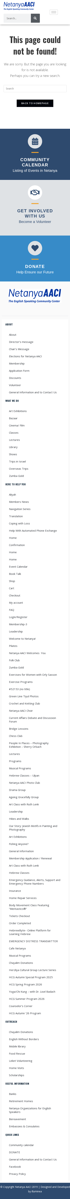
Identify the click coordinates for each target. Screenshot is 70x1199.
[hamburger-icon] (54, 12)
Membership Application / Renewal (30, 858)
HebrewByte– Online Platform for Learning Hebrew (30, 932)
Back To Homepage (35, 103)
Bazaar (13, 418)
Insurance (15, 890)
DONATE (14, 1152)
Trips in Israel (17, 461)
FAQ (11, 610)
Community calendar (21, 1145)
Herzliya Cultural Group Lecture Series (32, 970)
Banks (12, 1094)
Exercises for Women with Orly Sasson (33, 674)
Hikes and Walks (19, 818)
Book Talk (15, 574)
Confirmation (17, 545)
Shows (13, 454)
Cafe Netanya (17, 948)
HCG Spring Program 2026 (25, 984)
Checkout (14, 595)
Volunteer (15, 385)
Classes (13, 432)
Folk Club (14, 660)
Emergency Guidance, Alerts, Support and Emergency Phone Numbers (34, 881)
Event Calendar (18, 566)
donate (35, 266)
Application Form (19, 370)
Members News (19, 502)
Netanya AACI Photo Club (24, 782)
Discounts (15, 378)
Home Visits (16, 1068)
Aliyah (12, 494)
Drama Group (17, 790)
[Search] (35, 18)
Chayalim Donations (21, 963)
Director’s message (21, 342)
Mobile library (17, 1046)
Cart (11, 588)
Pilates (13, 646)
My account (16, 602)
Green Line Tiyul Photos (24, 696)
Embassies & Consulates (24, 1126)
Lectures (14, 440)
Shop (12, 581)
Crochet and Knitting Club (24, 703)
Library (13, 447)
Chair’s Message (19, 349)
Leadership (16, 631)
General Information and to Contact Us (33, 392)
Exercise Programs (21, 682)
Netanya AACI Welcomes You (27, 653)
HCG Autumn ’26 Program (25, 1013)
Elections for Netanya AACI (25, 356)
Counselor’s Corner (20, 1006)
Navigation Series (20, 509)
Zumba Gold (16, 476)
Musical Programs (20, 768)
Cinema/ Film (17, 425)
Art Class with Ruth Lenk (24, 804)
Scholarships (16, 1075)
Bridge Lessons (18, 728)
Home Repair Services (23, 898)
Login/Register (18, 617)
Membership (17, 363)
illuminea (37, 1191)
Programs (15, 761)
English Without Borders (24, 1039)
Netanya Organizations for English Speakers (30, 1110)
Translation (16, 516)
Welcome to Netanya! (22, 638)
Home (13, 538)
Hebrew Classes (19, 872)
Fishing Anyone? (19, 844)
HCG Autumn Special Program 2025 (31, 977)
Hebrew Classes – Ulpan (24, 775)
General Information (21, 851)
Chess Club (15, 736)
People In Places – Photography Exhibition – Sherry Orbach (29, 744)
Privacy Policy (17, 1174)
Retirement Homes (21, 1101)
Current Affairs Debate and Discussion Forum (32, 719)
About (12, 334)
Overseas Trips (18, 468)
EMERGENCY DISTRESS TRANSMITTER (34, 941)
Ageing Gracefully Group (24, 797)
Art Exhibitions (18, 411)
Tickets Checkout (19, 916)
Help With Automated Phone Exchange (33, 530)
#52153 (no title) (19, 689)
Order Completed (20, 923)
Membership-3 (18, 624)
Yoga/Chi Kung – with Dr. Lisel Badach (32, 991)
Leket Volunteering (20, 1060)
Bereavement (17, 1119)
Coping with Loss (19, 523)
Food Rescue (17, 1053)
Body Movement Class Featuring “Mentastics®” (29, 907)
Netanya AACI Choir (21, 710)
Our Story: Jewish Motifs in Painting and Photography (33, 827)
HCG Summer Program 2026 (27, 999)
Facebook (15, 1166)
